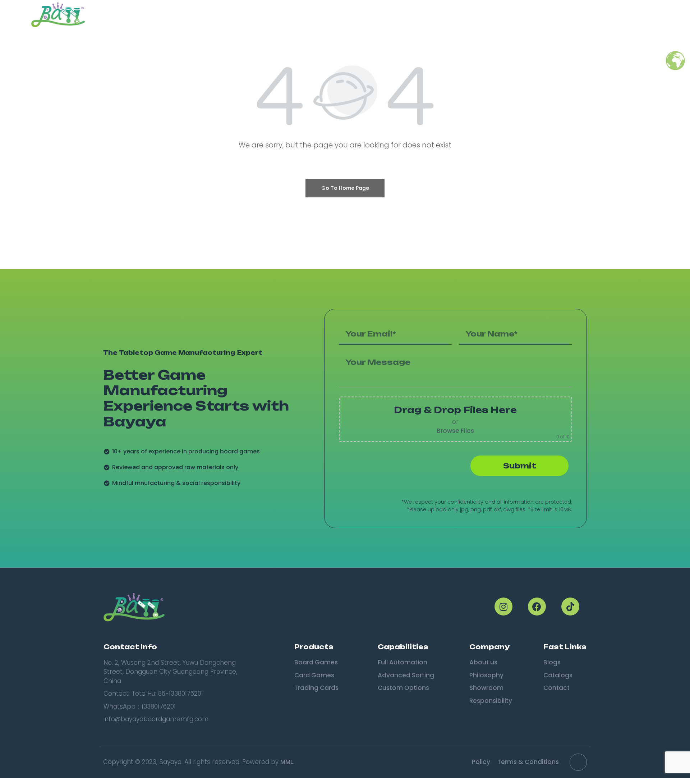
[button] (650, 14)
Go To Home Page (345, 188)
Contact (612, 14)
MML (286, 762)
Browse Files (455, 430)
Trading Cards (358, 14)
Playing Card (461, 14)
